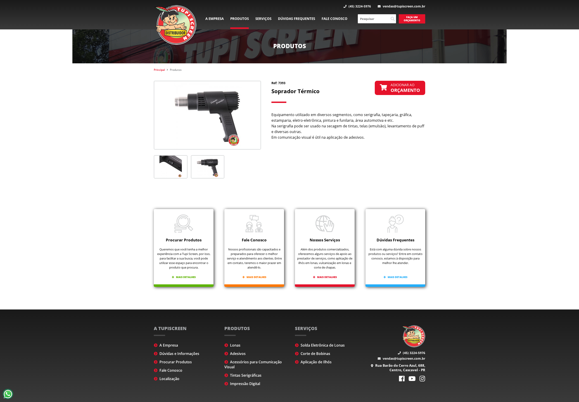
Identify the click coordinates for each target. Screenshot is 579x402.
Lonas (234, 345)
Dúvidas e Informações (179, 353)
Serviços (263, 18)
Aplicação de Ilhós (316, 361)
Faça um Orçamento (412, 18)
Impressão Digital (244, 383)
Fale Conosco (334, 18)
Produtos (239, 18)
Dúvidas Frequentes (296, 18)
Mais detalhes (185, 277)
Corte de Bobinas (315, 353)
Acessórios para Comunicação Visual (253, 364)
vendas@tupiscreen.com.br (403, 6)
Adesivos (237, 353)
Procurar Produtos (175, 361)
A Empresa (214, 18)
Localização (169, 378)
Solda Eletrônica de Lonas (322, 345)
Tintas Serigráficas (245, 375)
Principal (159, 70)
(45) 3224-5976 (359, 6)
